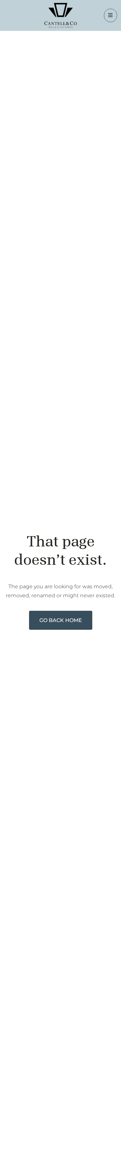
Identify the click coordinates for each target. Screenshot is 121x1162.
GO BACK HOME (60, 620)
